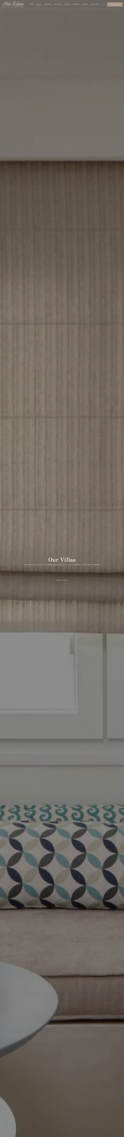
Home (58, 580)
